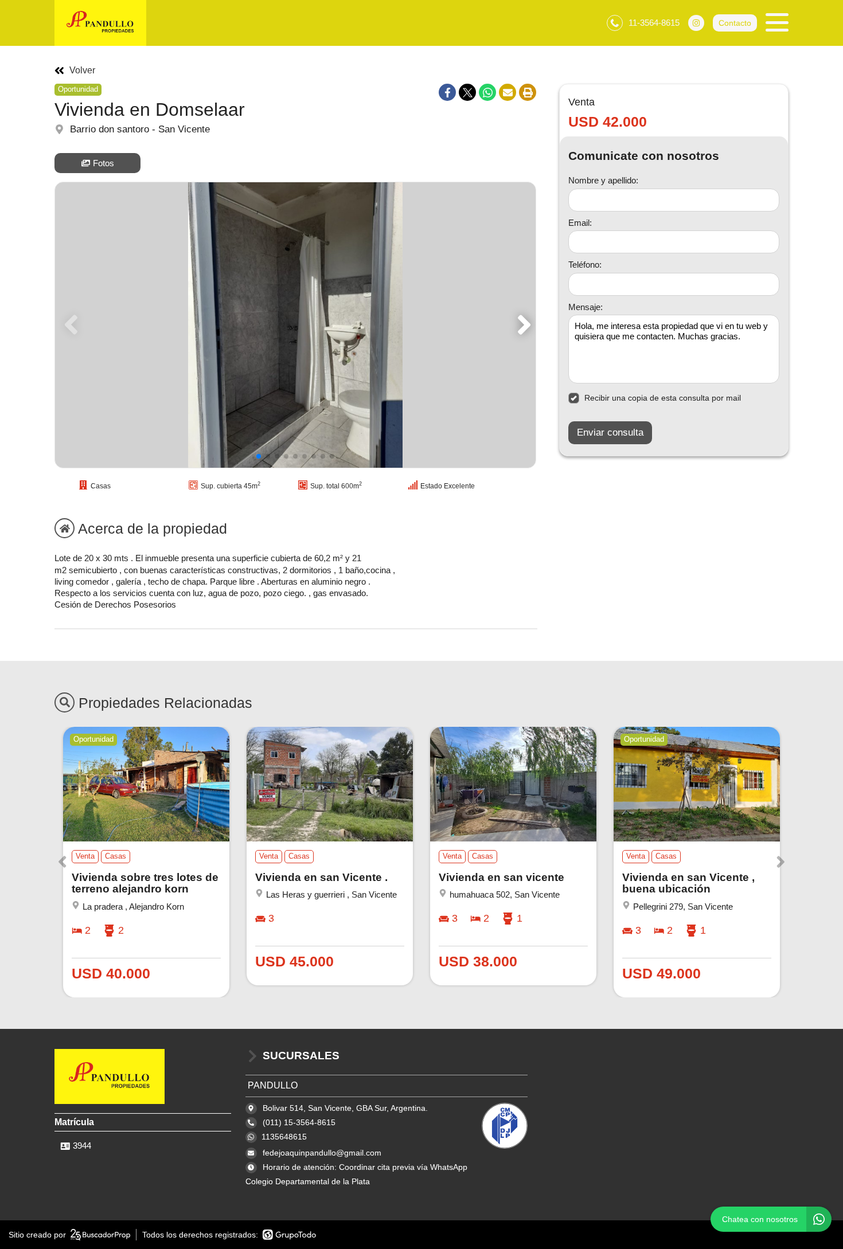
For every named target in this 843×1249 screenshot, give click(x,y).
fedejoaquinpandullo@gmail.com (322, 1152)
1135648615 (284, 1136)
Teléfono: (585, 264)
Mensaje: (585, 307)
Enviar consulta (610, 432)
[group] (295, 325)
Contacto (735, 23)
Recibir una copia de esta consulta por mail (662, 397)
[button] (522, 325)
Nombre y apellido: (603, 180)
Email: (580, 223)
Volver (82, 70)
